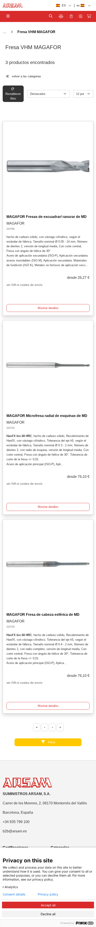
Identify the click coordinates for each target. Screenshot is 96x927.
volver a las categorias (26, 76)
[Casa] (5, 32)
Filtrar (51, 742)
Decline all (48, 914)
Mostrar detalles (48, 308)
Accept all (48, 905)
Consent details (14, 894)
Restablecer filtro (13, 96)
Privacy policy (48, 894)
